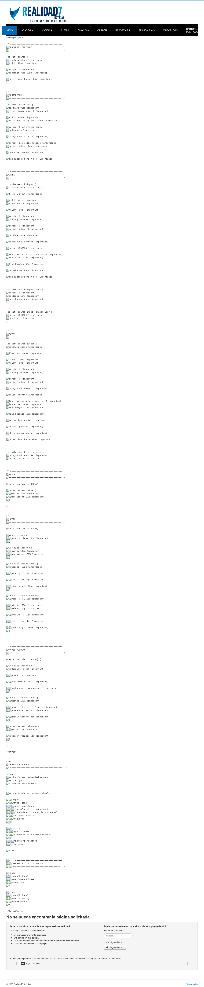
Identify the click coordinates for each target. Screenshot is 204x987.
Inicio (9, 30)
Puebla (64, 30)
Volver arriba (192, 984)
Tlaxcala (83, 30)
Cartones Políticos (192, 30)
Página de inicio (116, 947)
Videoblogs (170, 30)
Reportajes (122, 30)
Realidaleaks (146, 30)
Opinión (102, 30)
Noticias (46, 30)
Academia (27, 30)
